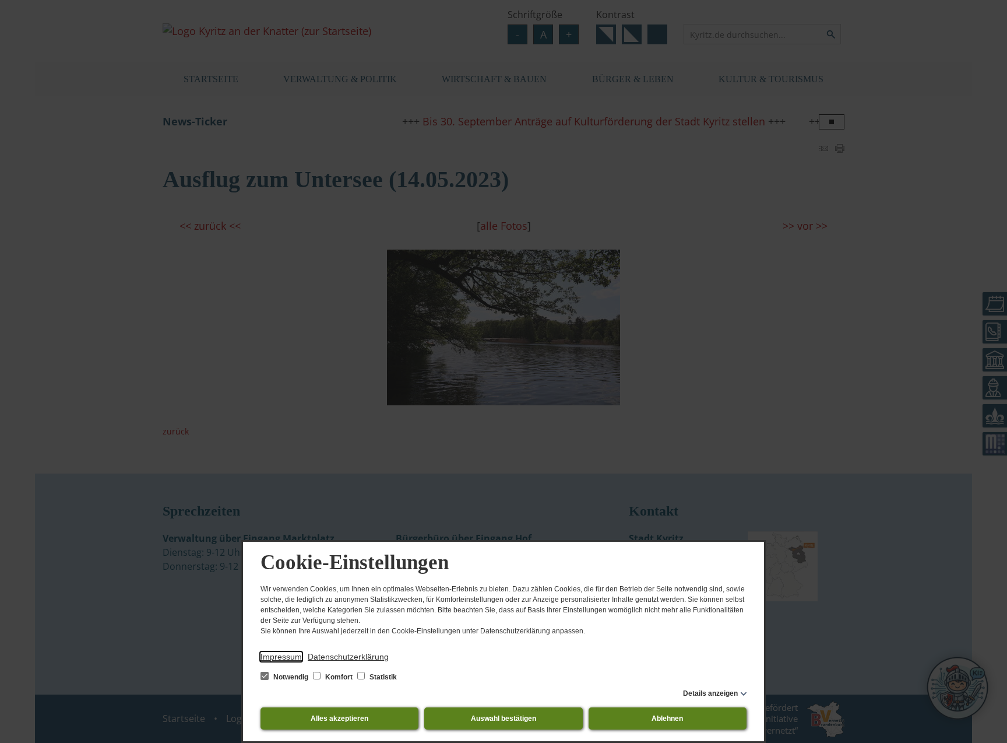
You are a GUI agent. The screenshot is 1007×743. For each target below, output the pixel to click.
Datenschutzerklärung (348, 656)
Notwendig (291, 677)
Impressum (281, 656)
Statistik (382, 677)
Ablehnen (667, 718)
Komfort (338, 677)
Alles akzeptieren (339, 718)
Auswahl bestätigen (503, 718)
